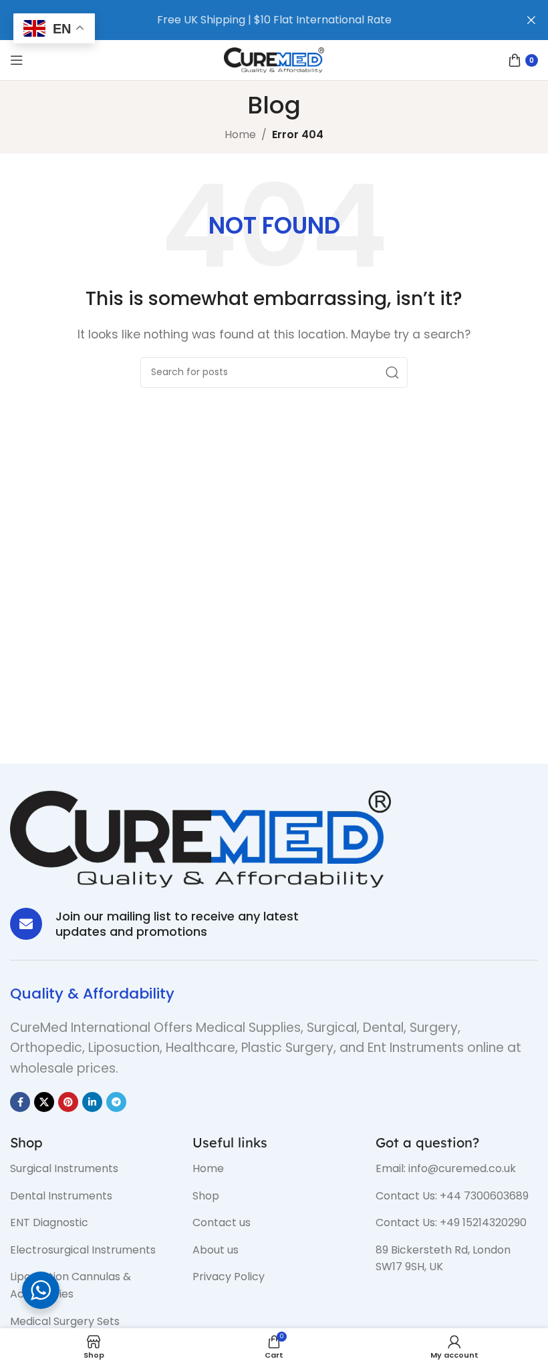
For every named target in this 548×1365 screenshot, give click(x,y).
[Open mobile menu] (16, 60)
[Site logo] (274, 59)
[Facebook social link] (20, 1102)
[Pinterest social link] (68, 1102)
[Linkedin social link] (92, 1102)
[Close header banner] (531, 20)
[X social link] (44, 1102)
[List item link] (91, 1168)
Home (240, 134)
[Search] (392, 372)
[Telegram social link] (116, 1102)
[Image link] (200, 838)
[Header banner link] (254, 20)
